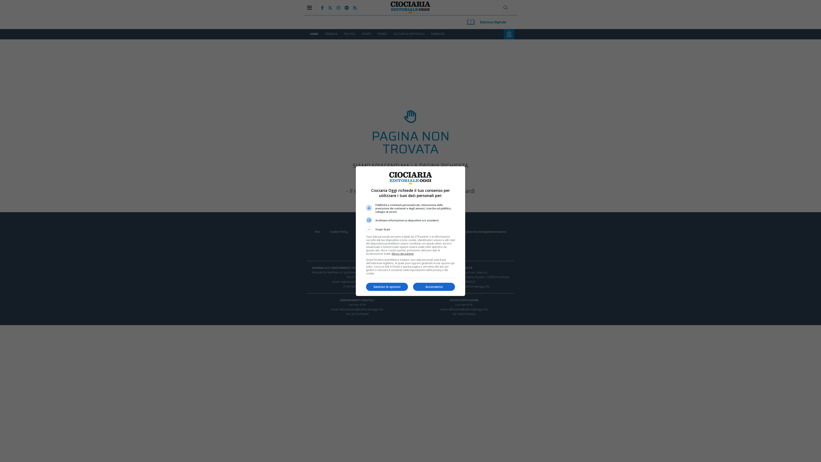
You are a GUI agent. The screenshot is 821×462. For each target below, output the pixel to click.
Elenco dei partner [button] (403, 254)
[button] (410, 229)
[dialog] (410, 231)
